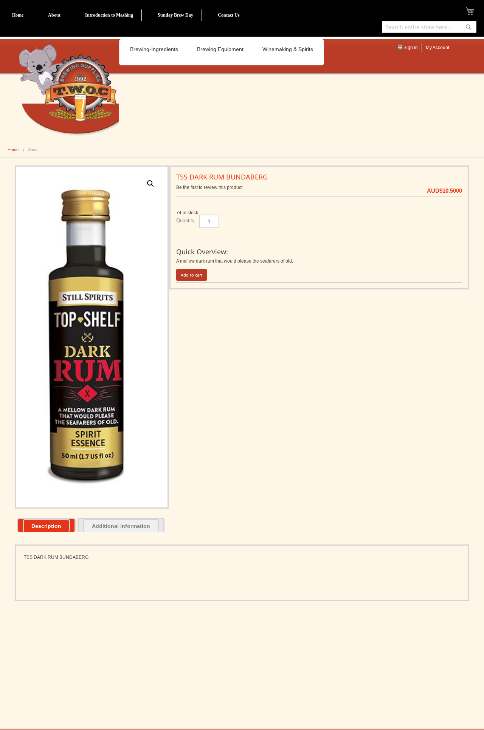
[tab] (46, 525)
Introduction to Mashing (109, 15)
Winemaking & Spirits (287, 49)
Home (17, 15)
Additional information (121, 526)
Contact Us (229, 15)
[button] (150, 183)
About (54, 15)
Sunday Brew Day (175, 15)
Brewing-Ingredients (154, 49)
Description (46, 526)
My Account (437, 47)
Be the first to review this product (209, 187)
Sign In (410, 47)
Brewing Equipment (220, 49)
